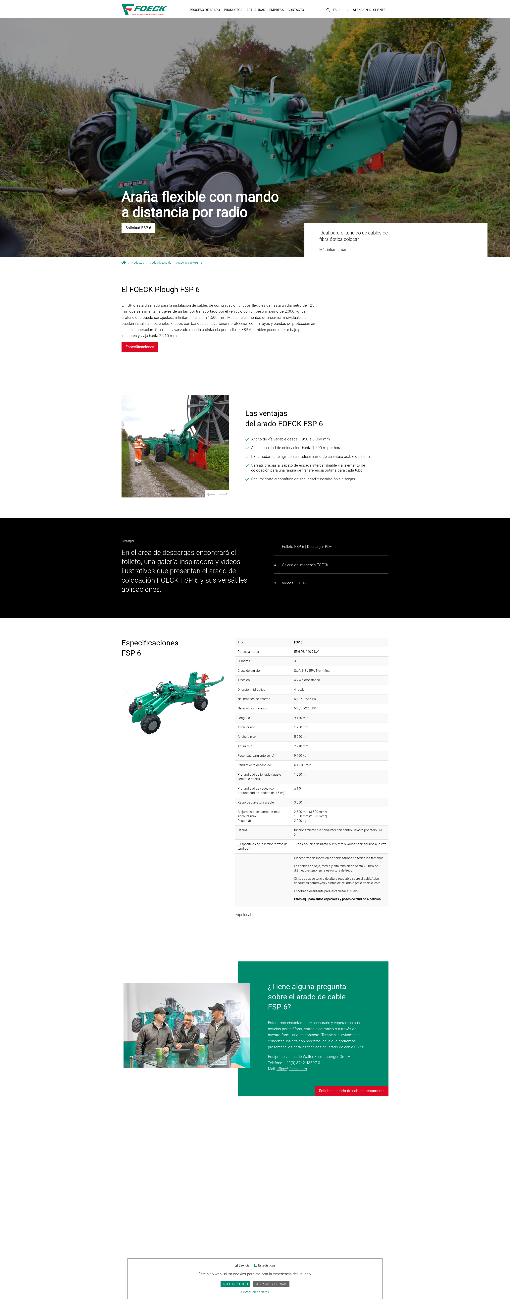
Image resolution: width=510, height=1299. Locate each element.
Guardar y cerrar (271, 1284)
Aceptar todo (235, 1284)
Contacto (296, 10)
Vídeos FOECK (294, 583)
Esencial (244, 1265)
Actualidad (255, 10)
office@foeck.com (292, 1069)
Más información (332, 250)
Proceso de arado (205, 10)
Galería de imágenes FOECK (305, 565)
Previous (211, 494)
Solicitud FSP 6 (138, 228)
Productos (233, 10)
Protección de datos (255, 1292)
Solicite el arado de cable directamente (351, 1090)
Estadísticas (266, 1265)
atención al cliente (369, 10)
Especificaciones (140, 347)
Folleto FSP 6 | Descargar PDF (307, 546)
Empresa (276, 10)
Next (223, 494)
